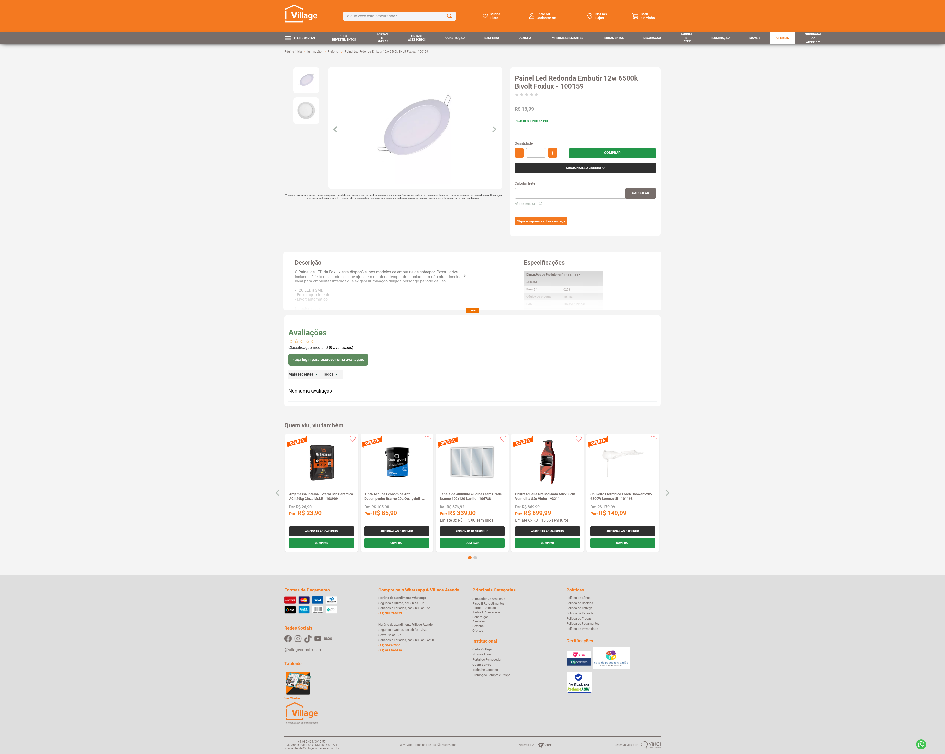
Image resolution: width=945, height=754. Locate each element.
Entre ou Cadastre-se (546, 16)
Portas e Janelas (382, 38)
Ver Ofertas (292, 698)
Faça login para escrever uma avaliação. (328, 359)
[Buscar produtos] (450, 16)
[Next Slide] (667, 492)
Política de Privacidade (582, 629)
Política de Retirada (580, 613)
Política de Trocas (579, 618)
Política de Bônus (579, 598)
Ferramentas (613, 38)
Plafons (333, 51)
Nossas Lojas (601, 16)
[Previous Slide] (277, 492)
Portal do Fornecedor (486, 659)
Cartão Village (482, 649)
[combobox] (399, 16)
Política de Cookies (580, 603)
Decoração (652, 38)
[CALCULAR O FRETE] (640, 193)
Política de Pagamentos (583, 623)
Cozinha (525, 38)
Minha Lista (495, 16)
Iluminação (720, 38)
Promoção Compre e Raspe (491, 675)
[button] (541, 221)
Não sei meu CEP (526, 204)
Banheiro (491, 38)
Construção (455, 38)
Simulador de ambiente (488, 599)
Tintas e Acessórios (417, 37)
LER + (472, 310)
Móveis (754, 38)
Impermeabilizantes (567, 38)
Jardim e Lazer (686, 38)
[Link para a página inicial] (293, 51)
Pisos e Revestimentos (344, 37)
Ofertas (782, 38)
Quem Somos (481, 664)
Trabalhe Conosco (485, 670)
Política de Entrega (579, 608)
